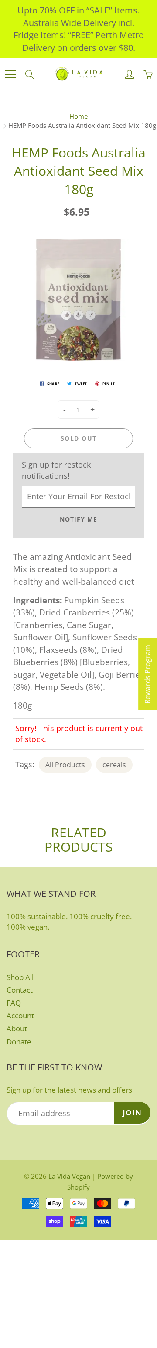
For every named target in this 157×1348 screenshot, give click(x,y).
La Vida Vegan (69, 1176)
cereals (114, 764)
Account (20, 1015)
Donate (19, 1042)
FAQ (14, 1003)
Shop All (20, 977)
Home (78, 116)
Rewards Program (147, 674)
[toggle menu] (10, 74)
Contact (20, 990)
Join (132, 1112)
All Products (65, 764)
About (17, 1029)
